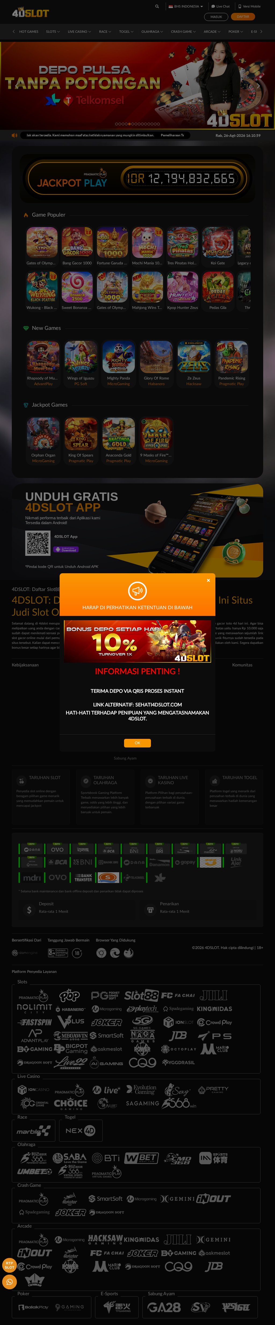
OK (137, 743)
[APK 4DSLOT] (9, 1264)
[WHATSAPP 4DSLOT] (9, 1281)
